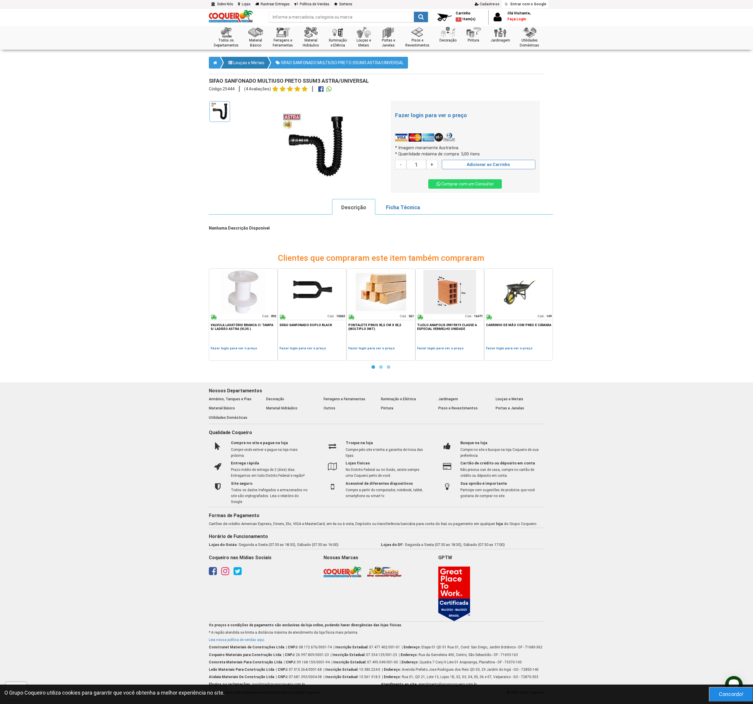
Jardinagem (448, 399)
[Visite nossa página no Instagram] (225, 573)
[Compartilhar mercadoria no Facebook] (321, 89)
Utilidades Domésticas (228, 418)
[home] (231, 16)
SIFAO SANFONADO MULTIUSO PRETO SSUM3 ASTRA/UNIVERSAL (342, 62)
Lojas (245, 4)
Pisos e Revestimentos (458, 408)
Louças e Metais (248, 62)
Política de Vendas (313, 4)
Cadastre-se (489, 4)
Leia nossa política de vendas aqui (236, 640)
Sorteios (344, 4)
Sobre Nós (224, 4)
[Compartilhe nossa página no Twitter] (237, 573)
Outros (329, 408)
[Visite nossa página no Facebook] (213, 573)
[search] (348, 17)
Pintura (387, 408)
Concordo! (731, 694)
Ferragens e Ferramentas (344, 399)
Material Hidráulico (281, 408)
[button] (226, 37)
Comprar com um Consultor (467, 184)
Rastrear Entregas (274, 4)
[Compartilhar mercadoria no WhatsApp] (328, 89)
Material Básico (222, 408)
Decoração (275, 399)
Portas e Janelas (510, 408)
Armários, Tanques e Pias (230, 399)
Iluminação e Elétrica (398, 399)
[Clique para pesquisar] (421, 17)
